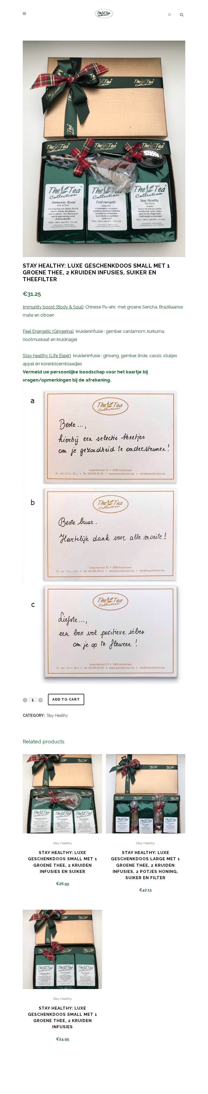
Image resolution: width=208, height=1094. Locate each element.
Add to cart (66, 699)
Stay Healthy (57, 715)
